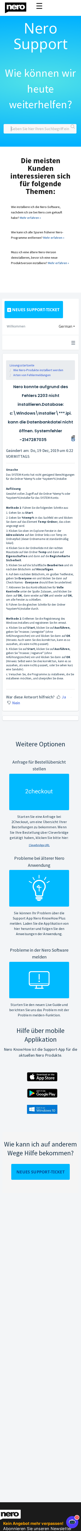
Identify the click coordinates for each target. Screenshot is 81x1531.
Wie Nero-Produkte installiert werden (38, 370)
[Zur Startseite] (18, 6)
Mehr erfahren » (30, 218)
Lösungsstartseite (22, 365)
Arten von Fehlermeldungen (32, 375)
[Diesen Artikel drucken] (73, 437)
